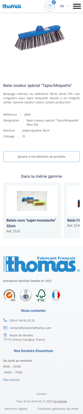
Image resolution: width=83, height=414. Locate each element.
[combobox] (64, 6)
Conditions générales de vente (57, 409)
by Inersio (60, 401)
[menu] (77, 6)
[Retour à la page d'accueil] (12, 6)
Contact (41, 394)
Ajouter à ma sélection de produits (41, 156)
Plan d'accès (11, 380)
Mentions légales (16, 409)
